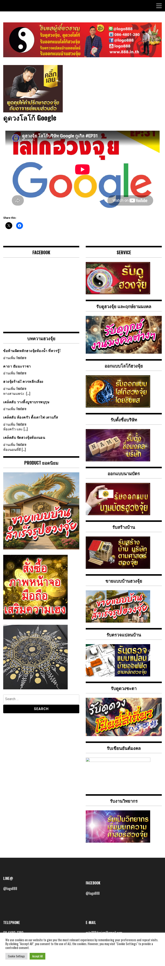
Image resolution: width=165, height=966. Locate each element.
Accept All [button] (37, 956)
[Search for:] (41, 700)
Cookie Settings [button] (16, 956)
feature (21, 357)
